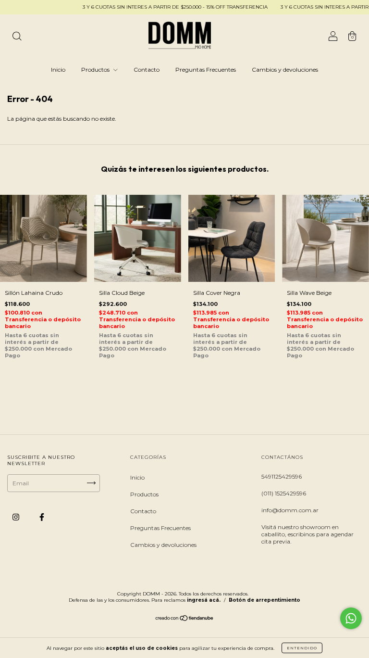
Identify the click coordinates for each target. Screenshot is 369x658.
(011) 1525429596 (283, 493)
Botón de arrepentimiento (264, 600)
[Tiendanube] (185, 619)
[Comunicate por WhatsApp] (351, 618)
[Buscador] (17, 37)
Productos (96, 69)
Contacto (147, 69)
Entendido (302, 647)
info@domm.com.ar (290, 510)
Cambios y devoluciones (285, 69)
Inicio (58, 69)
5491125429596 (281, 476)
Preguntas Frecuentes (205, 69)
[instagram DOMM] (16, 516)
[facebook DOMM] (41, 516)
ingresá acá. (204, 600)
